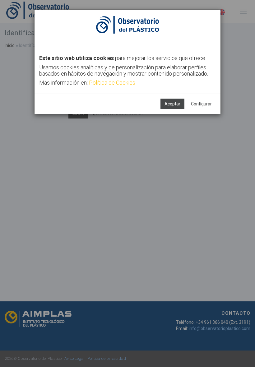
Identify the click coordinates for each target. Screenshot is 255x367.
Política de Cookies (112, 82)
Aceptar (172, 103)
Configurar (201, 103)
